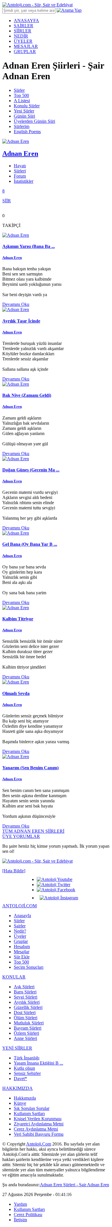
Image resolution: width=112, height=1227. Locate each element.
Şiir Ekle (22, 956)
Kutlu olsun (24, 1068)
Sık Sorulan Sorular (31, 1108)
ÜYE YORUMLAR (21, 836)
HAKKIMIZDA (17, 1088)
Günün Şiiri (24, 116)
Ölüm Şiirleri (25, 1017)
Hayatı (20, 165)
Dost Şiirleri (25, 1012)
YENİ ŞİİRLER (17, 1048)
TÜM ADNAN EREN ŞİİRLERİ (33, 831)
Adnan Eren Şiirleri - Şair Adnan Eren (74, 1184)
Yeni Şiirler (24, 110)
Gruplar (21, 941)
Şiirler (19, 90)
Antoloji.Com (38, 1143)
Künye (20, 1103)
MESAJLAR (26, 46)
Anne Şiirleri (25, 1038)
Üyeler (20, 936)
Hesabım (22, 946)
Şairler (20, 925)
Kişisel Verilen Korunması (37, 1118)
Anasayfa (22, 915)
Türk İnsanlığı (26, 1057)
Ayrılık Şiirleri (27, 1002)
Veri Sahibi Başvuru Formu (38, 1134)
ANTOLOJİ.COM (19, 905)
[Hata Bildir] (13, 870)
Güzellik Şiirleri (28, 1007)
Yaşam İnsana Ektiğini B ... (38, 1063)
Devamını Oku (15, 304)
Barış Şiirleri (25, 991)
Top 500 (21, 95)
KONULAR (14, 976)
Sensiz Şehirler (27, 1073)
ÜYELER (23, 41)
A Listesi (22, 100)
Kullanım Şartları (29, 1113)
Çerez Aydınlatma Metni (36, 1129)
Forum (20, 176)
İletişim (20, 1219)
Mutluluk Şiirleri (29, 1022)
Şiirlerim (21, 126)
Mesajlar (21, 951)
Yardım (20, 1204)
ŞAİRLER (23, 25)
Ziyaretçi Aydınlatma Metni (38, 1123)
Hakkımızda (25, 1098)
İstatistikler (23, 181)
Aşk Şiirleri (24, 986)
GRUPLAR (25, 51)
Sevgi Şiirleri (25, 997)
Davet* (20, 1078)
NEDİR (21, 36)
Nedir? (20, 931)
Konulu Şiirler (27, 105)
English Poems (27, 131)
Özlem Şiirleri (26, 1033)
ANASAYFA (26, 20)
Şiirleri (20, 170)
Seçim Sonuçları (28, 967)
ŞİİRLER (22, 30)
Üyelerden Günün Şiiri (34, 121)
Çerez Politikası (28, 1214)
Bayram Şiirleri (27, 1028)
